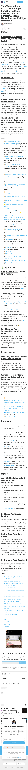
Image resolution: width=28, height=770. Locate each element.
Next (23, 678)
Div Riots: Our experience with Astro (14, 596)
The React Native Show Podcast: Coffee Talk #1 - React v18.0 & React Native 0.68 (14, 408)
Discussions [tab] (11, 705)
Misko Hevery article (19, 225)
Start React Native (9, 425)
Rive (5, 249)
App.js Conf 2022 (9, 272)
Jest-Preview (9, 239)
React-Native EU (10, 412)
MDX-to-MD (8, 254)
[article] (14, 712)
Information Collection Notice (18, 752)
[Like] (2, 28)
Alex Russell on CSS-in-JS (12, 229)
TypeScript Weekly (9, 441)
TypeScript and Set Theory (11, 601)
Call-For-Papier (19, 412)
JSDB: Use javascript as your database (14, 604)
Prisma (18, 72)
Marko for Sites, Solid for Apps (12, 581)
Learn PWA (7, 594)
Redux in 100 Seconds (11, 263)
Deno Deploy (8, 545)
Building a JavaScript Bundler (11, 515)
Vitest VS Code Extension (11, 614)
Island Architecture (9, 587)
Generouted (7, 145)
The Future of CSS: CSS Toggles (12, 599)
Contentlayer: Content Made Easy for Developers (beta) (13, 38)
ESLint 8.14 (7, 624)
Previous (5, 678)
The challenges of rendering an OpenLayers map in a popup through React (13, 121)
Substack (7, 767)
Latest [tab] (6, 705)
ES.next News (8, 447)
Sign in (25, 2)
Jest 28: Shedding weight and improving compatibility (13, 480)
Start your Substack (10, 763)
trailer (3, 88)
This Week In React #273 (8, 708)
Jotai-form (8, 251)
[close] (24, 721)
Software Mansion (9, 465)
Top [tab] (2, 705)
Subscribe (20, 2)
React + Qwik (9, 215)
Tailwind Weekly (9, 451)
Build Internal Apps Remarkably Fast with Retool (11, 331)
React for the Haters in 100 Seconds (15, 260)
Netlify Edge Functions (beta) (11, 535)
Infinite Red (7, 461)
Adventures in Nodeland (11, 431)
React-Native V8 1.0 (10, 416)
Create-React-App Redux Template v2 (16, 235)
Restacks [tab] (10, 688)
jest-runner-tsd (8, 504)
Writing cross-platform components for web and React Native (12, 377)
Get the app (20, 763)
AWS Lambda (5, 92)
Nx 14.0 (6, 617)
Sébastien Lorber (8, 23)
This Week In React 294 (8, 718)
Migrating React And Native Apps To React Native (14, 357)
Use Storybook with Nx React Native (15, 398)
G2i (5, 455)
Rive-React (8, 247)
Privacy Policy (15, 753)
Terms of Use (21, 751)
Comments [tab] (4, 688)
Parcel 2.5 (6, 622)
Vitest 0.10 (6, 626)
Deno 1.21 (6, 619)
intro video (23, 66)
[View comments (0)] (5, 28)
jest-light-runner (8, 508)
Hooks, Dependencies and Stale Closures (13, 100)
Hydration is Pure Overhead (14, 560)
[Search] (25, 705)
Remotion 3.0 (7, 77)
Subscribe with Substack (15, 747)
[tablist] (7, 688)
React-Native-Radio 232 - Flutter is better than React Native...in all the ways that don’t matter (14, 402)
